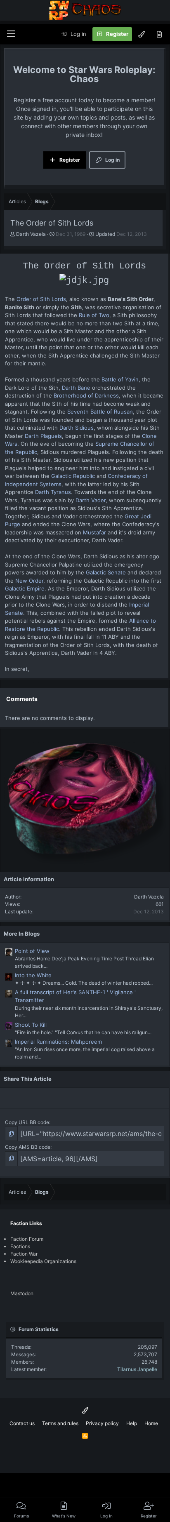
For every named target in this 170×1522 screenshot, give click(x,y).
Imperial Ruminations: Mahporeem (58, 1041)
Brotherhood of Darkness (86, 395)
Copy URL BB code (27, 1122)
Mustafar (94, 532)
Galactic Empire (25, 588)
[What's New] (159, 34)
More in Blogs (22, 933)
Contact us (22, 1423)
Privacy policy (102, 1423)
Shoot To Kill (31, 1024)
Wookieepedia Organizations (43, 1261)
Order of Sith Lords (41, 299)
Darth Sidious (76, 427)
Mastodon (21, 1293)
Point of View (32, 951)
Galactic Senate (106, 572)
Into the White (33, 975)
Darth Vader (91, 500)
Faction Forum (26, 1239)
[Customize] (141, 34)
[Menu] (11, 34)
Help (131, 1423)
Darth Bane (76, 387)
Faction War (24, 1254)
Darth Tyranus (53, 492)
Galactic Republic (73, 476)
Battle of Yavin (120, 379)
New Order (29, 580)
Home (151, 1423)
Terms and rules (60, 1423)
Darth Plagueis (43, 436)
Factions (20, 1246)
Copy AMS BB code (27, 1147)
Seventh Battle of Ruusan (100, 411)
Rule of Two (94, 315)
